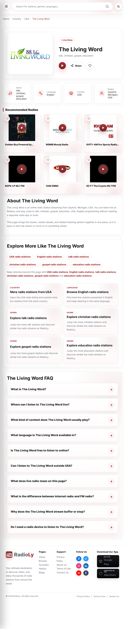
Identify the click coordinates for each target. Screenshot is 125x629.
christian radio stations (22, 264)
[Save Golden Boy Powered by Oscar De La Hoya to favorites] (7, 118)
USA (26, 18)
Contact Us (63, 572)
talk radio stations (78, 256)
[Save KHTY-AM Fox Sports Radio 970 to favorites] (88, 118)
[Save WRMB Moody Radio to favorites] (48, 118)
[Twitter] (86, 558)
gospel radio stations (54, 264)
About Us (61, 564)
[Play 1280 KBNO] (62, 169)
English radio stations (49, 256)
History (42, 568)
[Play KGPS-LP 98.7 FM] (22, 169)
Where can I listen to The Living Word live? (40, 404)
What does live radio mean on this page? (39, 481)
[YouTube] (78, 573)
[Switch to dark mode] (118, 6)
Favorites (44, 564)
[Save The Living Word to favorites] (89, 65)
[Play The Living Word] (62, 65)
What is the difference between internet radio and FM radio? (52, 496)
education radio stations (86, 264)
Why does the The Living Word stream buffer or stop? (48, 511)
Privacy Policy (83, 596)
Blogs (42, 572)
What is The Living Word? (28, 389)
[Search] (107, 6)
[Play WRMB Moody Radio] (62, 128)
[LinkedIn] (86, 565)
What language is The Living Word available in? (43, 435)
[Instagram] (78, 565)
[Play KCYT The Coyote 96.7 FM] (103, 169)
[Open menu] (6, 6)
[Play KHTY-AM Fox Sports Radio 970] (103, 128)
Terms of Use (64, 568)
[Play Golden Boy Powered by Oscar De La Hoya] (22, 128)
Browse (43, 560)
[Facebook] (78, 558)
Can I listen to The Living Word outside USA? (41, 465)
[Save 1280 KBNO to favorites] (48, 160)
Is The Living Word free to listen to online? (40, 450)
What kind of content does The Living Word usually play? (50, 419)
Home (6, 18)
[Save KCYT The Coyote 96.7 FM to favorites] (88, 160)
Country (17, 18)
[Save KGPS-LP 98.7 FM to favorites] (7, 160)
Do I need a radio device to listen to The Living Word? (47, 527)
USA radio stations (20, 256)
